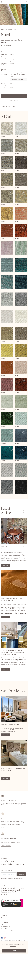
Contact (3, 924)
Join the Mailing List (5, 926)
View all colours (6, 45)
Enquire (14, 95)
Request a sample (5, 917)
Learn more (13, 946)
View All (24, 511)
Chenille (12, 54)
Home (2, 29)
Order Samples (14, 100)
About (2, 920)
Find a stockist (4, 922)
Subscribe (21, 874)
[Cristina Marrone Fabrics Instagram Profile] (5, 937)
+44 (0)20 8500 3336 (9, 861)
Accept (14, 950)
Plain (15, 29)
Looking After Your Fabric (7, 930)
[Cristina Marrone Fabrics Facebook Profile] (2, 937)
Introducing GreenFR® (6, 933)
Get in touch (4, 827)
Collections (9, 29)
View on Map (4, 894)
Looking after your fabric (8, 106)
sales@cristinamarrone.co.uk (12, 864)
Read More (5, 565)
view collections (6, 845)
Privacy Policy (4, 928)
